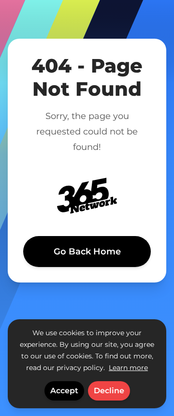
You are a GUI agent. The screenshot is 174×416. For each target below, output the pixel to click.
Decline (109, 390)
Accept (64, 390)
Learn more (128, 367)
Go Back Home (87, 251)
